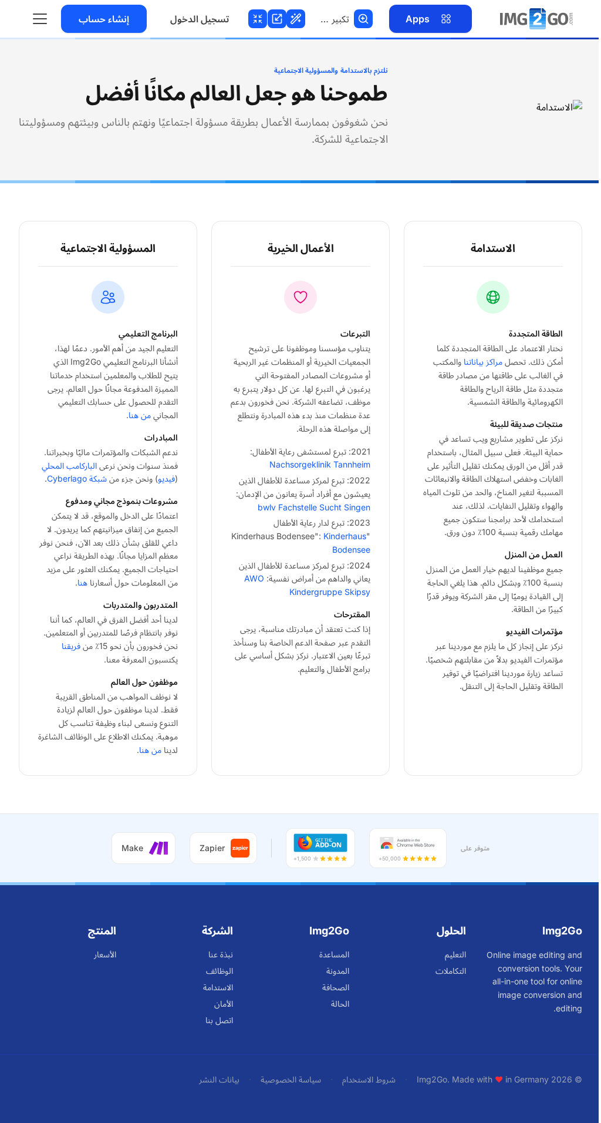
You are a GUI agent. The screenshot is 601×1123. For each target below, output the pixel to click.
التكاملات (450, 971)
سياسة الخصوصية (291, 1079)
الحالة (340, 1003)
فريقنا (71, 646)
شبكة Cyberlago (77, 478)
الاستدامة (218, 987)
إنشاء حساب (104, 19)
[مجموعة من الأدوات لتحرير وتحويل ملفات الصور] (536, 18)
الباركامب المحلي (69, 465)
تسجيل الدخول (199, 19)
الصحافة (335, 987)
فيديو (166, 478)
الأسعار (105, 954)
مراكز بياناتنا (483, 362)
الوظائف (219, 971)
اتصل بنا (219, 1020)
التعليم (455, 954)
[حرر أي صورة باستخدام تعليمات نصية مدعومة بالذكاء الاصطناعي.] (298, 19)
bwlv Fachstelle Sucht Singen (314, 507)
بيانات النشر (219, 1079)
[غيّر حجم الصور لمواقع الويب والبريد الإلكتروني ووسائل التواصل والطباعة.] (279, 19)
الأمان (223, 1003)
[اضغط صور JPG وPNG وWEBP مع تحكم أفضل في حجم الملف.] (259, 19)
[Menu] (40, 19)
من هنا (140, 415)
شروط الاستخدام (369, 1079)
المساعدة (334, 954)
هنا (82, 582)
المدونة (337, 971)
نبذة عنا (220, 954)
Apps (418, 19)
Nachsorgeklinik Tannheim (319, 464)
